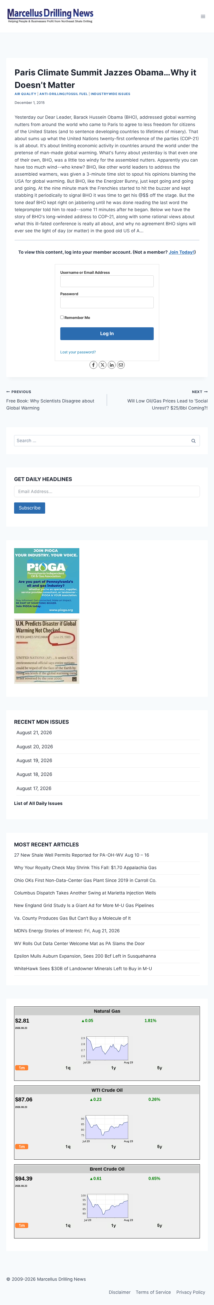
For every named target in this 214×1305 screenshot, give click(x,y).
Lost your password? (78, 352)
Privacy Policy (190, 1292)
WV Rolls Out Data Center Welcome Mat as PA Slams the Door (79, 943)
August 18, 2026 (34, 774)
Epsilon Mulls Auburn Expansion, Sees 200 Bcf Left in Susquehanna (85, 956)
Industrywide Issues (110, 94)
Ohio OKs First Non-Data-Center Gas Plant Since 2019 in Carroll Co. (85, 880)
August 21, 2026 (34, 732)
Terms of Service (153, 1292)
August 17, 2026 (33, 788)
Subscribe (29, 508)
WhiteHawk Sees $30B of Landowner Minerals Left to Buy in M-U (83, 968)
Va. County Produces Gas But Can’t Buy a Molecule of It (72, 918)
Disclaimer (119, 1292)
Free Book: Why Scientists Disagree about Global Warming (50, 400)
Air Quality (26, 94)
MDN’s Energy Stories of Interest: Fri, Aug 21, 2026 (67, 930)
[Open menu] (203, 16)
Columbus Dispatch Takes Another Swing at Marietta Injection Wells (85, 892)
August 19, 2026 (34, 760)
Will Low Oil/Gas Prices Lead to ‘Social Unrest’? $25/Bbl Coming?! (167, 400)
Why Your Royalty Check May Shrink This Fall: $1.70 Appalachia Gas (85, 867)
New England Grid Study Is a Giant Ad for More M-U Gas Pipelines (84, 905)
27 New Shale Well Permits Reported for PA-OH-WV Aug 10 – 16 (81, 855)
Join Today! (181, 252)
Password (69, 294)
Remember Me (77, 317)
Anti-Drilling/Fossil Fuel (63, 94)
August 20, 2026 (34, 746)
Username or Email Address (85, 272)
